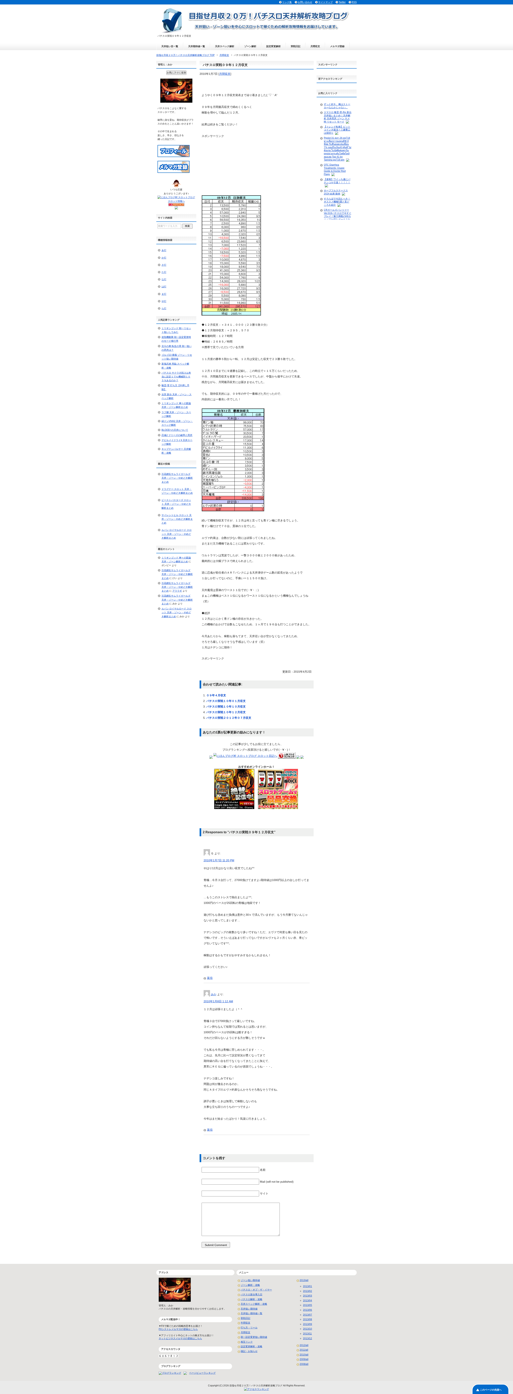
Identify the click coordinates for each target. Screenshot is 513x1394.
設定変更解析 (273, 46)
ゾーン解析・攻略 (250, 1285)
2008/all (304, 1364)
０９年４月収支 (216, 695)
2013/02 (307, 1291)
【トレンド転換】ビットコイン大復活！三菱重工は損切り (337, 129)
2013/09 (307, 1324)
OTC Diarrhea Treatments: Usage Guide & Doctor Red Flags (335, 169)
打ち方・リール (249, 1327)
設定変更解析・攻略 (251, 1346)
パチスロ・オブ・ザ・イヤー (256, 1289)
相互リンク (247, 1341)
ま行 (164, 294)
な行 (164, 279)
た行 (164, 272)
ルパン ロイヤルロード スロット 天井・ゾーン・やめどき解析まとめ (177, 534)
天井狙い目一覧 (169, 46)
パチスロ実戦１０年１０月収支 (226, 706)
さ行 (164, 265)
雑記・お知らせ (249, 1351)
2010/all (304, 1354)
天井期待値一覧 (196, 46)
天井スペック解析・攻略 (254, 1304)
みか (213, 994)
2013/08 (307, 1319)
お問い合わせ (305, 2)
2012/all (304, 1345)
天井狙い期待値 (249, 1308)
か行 (164, 257)
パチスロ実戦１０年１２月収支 (226, 712)
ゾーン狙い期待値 (250, 1280)
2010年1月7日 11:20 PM (219, 860)
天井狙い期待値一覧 (251, 1313)
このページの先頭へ (491, 1389)
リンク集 (287, 2)
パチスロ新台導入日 (251, 1294)
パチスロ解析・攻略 (251, 1299)
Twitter (342, 2)
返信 (210, 977)
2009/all (304, 1359)
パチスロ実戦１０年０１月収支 (226, 701)
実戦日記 (295, 46)
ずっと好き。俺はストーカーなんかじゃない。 (337, 106)
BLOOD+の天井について (175, 430)
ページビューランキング (202, 1373)
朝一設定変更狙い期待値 (254, 1337)
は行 (164, 286)
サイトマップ (325, 2)
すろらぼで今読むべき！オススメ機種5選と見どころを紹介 (337, 201)
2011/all (304, 1349)
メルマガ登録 (337, 46)
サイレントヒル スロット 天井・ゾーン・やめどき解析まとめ (177, 519)
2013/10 (307, 1328)
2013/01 (307, 1286)
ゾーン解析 (250, 46)
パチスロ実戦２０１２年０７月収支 (228, 717)
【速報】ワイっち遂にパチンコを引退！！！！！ (337, 181)
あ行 (164, 250)
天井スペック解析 (224, 46)
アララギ (177, 590)
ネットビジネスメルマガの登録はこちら (180, 1338)
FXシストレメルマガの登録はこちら (178, 1329)
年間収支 (245, 1322)
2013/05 (307, 1305)
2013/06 (307, 1310)
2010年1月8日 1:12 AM (218, 1001)
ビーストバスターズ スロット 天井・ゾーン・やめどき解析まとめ (176, 504)
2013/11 (307, 1333)
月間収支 (315, 46)
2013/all (304, 1280)
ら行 (164, 308)
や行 (164, 301)
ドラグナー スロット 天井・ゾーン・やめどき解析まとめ (177, 491)
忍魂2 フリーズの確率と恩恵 (177, 435)
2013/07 (307, 1314)
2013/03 (307, 1295)
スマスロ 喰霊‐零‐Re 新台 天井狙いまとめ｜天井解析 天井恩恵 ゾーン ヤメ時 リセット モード (337, 117)
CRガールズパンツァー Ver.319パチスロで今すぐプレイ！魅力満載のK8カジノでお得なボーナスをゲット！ (337, 216)
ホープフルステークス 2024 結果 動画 (336, 192)
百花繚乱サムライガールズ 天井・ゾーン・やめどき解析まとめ (177, 478)
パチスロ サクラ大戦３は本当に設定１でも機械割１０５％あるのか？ (176, 376)
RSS (354, 2)
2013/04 (307, 1300)
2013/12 (307, 1338)
